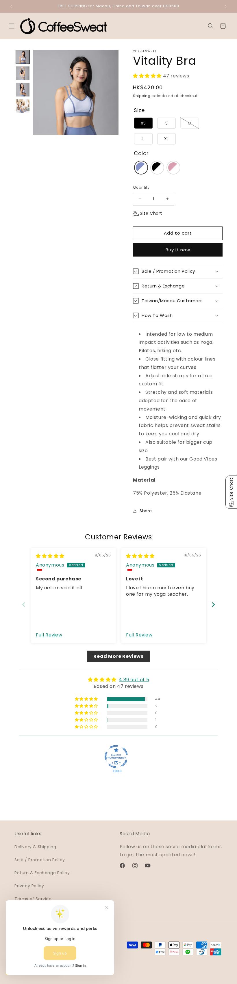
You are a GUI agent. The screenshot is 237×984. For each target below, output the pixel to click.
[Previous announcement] (11, 6)
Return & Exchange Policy (42, 873)
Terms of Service (33, 899)
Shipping (142, 95)
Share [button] (146, 511)
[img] (50, 556)
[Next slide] (213, 604)
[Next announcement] (225, 6)
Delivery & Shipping (35, 847)
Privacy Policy (29, 886)
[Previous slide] (23, 604)
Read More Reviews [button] (118, 656)
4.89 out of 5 (134, 679)
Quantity (141, 187)
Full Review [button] (49, 635)
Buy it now (178, 250)
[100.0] (116, 756)
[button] (12, 26)
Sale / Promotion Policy (39, 860)
